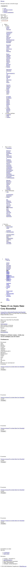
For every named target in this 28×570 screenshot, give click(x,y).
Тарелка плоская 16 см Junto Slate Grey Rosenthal (12, 366)
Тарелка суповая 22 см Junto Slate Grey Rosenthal (12, 520)
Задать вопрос (4, 324)
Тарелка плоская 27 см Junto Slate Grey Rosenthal (12, 428)
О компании (6, 552)
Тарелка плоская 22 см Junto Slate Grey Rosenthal (12, 397)
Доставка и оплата (7, 9)
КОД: (2, 314)
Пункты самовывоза (8, 12)
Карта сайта (6, 553)
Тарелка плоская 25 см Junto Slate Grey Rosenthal (12, 459)
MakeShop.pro (23, 566)
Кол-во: (2, 327)
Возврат (5, 11)
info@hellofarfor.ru (7, 560)
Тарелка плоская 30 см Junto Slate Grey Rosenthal (12, 489)
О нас (4, 8)
